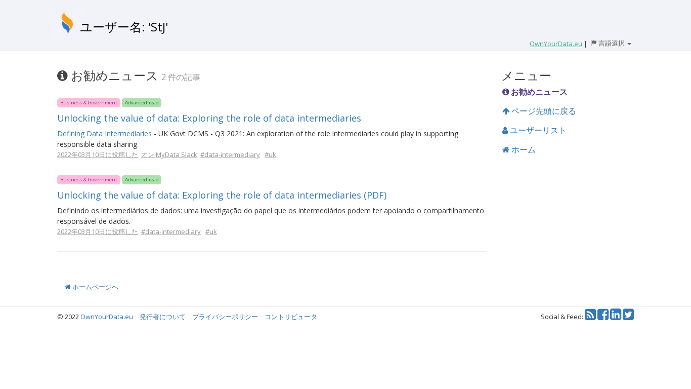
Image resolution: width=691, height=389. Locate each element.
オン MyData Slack (169, 154)
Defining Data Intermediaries (104, 133)
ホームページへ (94, 286)
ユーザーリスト (537, 130)
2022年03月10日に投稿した (97, 154)
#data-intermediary (230, 154)
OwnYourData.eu (106, 316)
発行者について (163, 316)
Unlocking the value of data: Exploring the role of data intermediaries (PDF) (221, 195)
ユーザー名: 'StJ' (124, 26)
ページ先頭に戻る (542, 110)
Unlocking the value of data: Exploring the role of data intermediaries (209, 118)
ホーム (522, 149)
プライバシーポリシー (225, 316)
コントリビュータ (291, 316)
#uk (270, 154)
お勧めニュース (538, 91)
